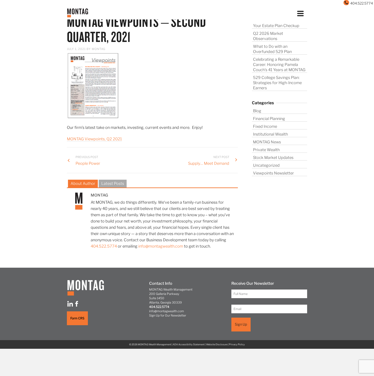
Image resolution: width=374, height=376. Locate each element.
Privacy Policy (237, 344)
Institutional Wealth (270, 134)
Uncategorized (266, 165)
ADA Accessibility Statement (189, 344)
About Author (83, 183)
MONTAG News (267, 142)
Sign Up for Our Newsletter (167, 315)
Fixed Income (265, 126)
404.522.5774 (104, 246)
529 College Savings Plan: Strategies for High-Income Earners (277, 82)
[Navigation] (300, 12)
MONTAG (98, 49)
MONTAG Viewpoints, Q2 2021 (94, 139)
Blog (257, 111)
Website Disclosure (216, 344)
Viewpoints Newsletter (273, 173)
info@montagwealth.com (160, 246)
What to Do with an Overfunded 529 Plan (272, 49)
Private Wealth (266, 149)
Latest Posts (112, 183)
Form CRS (77, 318)
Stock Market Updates (273, 157)
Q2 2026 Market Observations (268, 36)
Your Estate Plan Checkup (276, 25)
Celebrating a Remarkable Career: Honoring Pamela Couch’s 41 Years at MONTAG (279, 64)
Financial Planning (269, 118)
